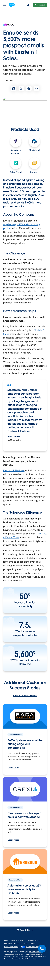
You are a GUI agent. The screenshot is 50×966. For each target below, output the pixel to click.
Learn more (13, 767)
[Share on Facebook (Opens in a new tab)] (29, 88)
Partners (34, 172)
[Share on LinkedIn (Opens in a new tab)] (13, 88)
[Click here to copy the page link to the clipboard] (36, 88)
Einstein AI (34, 150)
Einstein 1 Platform (14, 470)
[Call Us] (42, 949)
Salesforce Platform (16, 152)
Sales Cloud (16, 172)
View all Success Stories (25, 695)
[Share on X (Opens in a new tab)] (21, 88)
